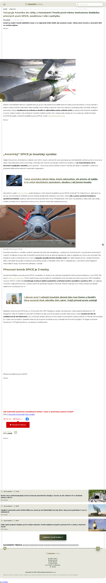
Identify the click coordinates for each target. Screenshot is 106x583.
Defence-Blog (22, 193)
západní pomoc (73, 545)
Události (12, 9)
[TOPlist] (4, 582)
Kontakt (53, 558)
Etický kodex (53, 565)
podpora (54, 545)
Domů (5, 9)
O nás (53, 567)
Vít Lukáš (6, 20)
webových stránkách (16, 278)
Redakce (53, 560)
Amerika (26, 545)
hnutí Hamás (33, 545)
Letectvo (47, 545)
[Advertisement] (53, 43)
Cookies (53, 563)
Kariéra (53, 562)
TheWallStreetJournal (56, 116)
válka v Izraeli (63, 545)
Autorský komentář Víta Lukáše (21, 414)
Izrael (41, 545)
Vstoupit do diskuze (18, 425)
